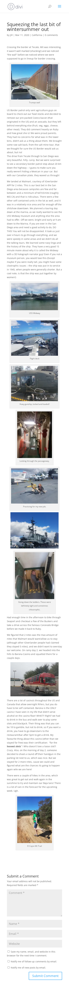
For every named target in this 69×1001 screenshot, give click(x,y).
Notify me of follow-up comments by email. (34, 961)
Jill (11, 35)
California (37, 35)
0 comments (51, 35)
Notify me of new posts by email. (28, 967)
